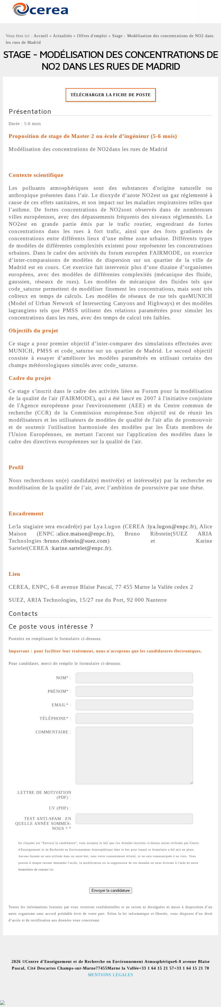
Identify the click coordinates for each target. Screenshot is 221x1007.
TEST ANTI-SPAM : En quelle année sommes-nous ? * (43, 823)
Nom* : (63, 677)
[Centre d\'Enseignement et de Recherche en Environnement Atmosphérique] (40, 8)
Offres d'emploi (92, 35)
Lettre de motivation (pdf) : (44, 795)
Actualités (62, 35)
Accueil (41, 35)
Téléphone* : (55, 718)
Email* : (61, 705)
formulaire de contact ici (36, 869)
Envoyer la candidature (111, 890)
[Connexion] (2, 1003)
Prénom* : (59, 691)
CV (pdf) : (60, 808)
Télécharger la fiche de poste (111, 94)
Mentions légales (110, 974)
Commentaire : (53, 732)
